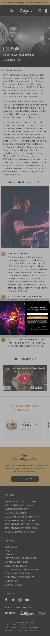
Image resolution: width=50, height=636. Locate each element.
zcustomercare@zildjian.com (43, 329)
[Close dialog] (49, 302)
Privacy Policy (44, 326)
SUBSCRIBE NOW (37, 317)
